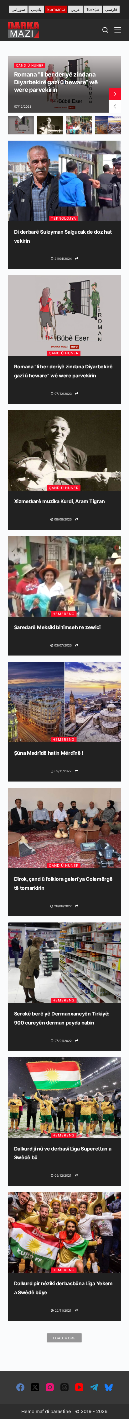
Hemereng (64, 614)
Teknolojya (63, 218)
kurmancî (56, 9)
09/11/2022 (62, 771)
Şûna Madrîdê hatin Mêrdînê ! (48, 753)
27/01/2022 (63, 1041)
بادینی (36, 9)
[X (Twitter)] (35, 1387)
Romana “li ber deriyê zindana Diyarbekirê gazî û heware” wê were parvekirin (56, 82)
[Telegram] (94, 1387)
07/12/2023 (63, 393)
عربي (75, 9)
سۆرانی (18, 9)
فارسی (111, 9)
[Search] (105, 30)
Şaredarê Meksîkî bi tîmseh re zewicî (57, 627)
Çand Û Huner (30, 65)
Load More (64, 1338)
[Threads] (64, 1387)
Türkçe (92, 9)
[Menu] (117, 29)
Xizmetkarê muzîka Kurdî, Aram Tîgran (59, 501)
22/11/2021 (62, 1310)
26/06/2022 (62, 906)
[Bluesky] (109, 1387)
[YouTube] (79, 1387)
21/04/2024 (63, 258)
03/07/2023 (62, 645)
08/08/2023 (62, 519)
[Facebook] (20, 1387)
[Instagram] (50, 1387)
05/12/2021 (62, 1175)
